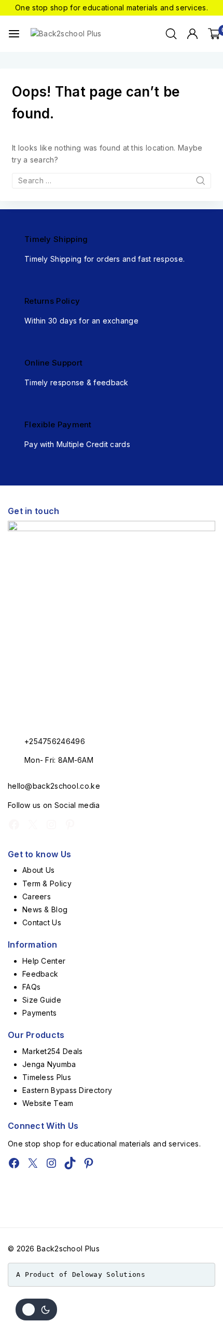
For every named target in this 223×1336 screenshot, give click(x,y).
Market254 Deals (52, 1051)
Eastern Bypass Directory (67, 1090)
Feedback (40, 973)
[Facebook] (14, 824)
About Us (38, 870)
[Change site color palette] (36, 1309)
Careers (36, 896)
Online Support (53, 363)
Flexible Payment (58, 424)
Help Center (43, 960)
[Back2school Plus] (72, 33)
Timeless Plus (46, 1077)
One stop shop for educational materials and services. (111, 7)
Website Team (48, 1103)
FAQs (31, 986)
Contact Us (41, 922)
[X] (32, 824)
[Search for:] (111, 180)
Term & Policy (47, 883)
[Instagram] (51, 824)
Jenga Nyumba (49, 1064)
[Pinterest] (70, 824)
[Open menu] (14, 34)
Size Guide (41, 999)
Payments (39, 1012)
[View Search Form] (171, 33)
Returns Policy (52, 301)
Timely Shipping (56, 239)
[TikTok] (70, 1163)
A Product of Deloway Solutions (80, 1274)
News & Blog (44, 909)
